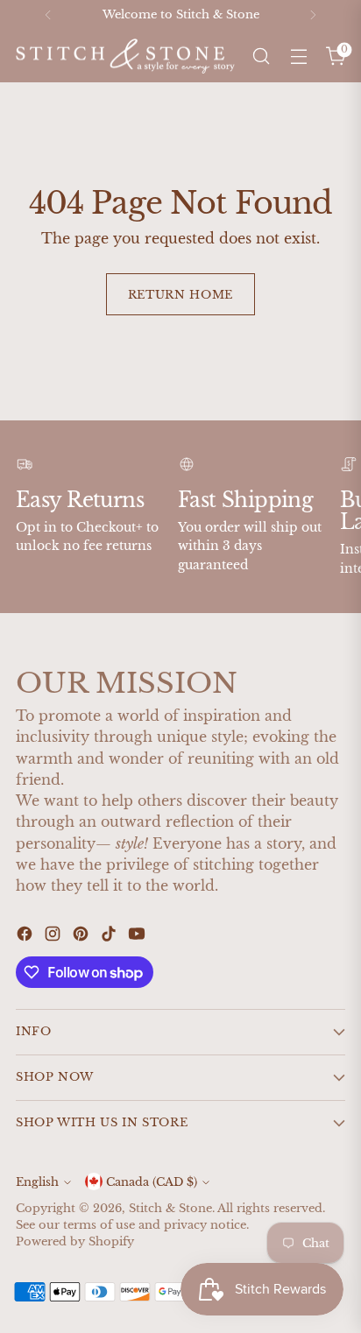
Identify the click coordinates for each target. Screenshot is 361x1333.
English (37, 1181)
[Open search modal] (261, 56)
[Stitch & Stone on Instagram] (54, 936)
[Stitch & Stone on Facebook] (26, 936)
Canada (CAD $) (151, 1181)
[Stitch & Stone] (125, 56)
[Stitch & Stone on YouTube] (138, 936)
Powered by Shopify (75, 1241)
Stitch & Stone (170, 1208)
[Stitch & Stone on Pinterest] (82, 936)
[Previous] (48, 15)
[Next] (313, 15)
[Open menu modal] (298, 56)
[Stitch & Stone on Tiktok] (110, 936)
